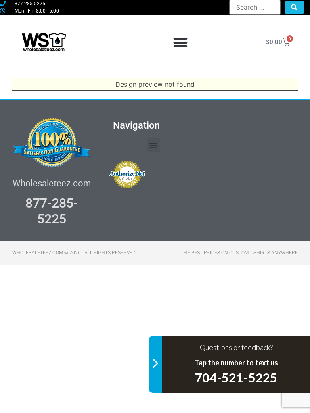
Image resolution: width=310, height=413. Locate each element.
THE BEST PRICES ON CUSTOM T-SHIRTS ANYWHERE (239, 253)
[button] (180, 42)
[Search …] (255, 7)
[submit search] (294, 7)
